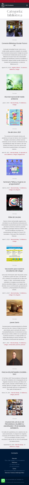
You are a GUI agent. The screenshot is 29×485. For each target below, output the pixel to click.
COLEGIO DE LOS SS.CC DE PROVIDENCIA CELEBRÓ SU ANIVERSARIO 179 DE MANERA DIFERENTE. (14, 425)
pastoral (23, 344)
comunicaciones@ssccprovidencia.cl (15, 470)
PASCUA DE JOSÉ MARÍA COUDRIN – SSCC (14, 373)
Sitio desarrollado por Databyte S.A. (14, 479)
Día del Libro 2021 (14, 132)
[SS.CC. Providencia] (7, 5)
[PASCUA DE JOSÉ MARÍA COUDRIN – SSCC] (14, 357)
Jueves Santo (14, 322)
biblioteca (12, 69)
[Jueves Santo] (14, 308)
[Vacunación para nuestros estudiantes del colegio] (14, 254)
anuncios (24, 67)
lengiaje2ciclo (21, 154)
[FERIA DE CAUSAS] (14, 202)
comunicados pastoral (14, 344)
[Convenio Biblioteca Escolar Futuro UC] (14, 29)
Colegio (17, 69)
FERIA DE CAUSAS (14, 217)
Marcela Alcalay (15, 103)
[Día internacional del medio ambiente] (14, 82)
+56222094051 (15, 466)
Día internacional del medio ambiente (14, 98)
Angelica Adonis (16, 67)
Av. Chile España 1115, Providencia (15, 460)
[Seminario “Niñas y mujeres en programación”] (14, 167)
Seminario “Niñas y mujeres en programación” (14, 183)
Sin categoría (16, 189)
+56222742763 (15, 464)
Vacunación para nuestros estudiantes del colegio (14, 270)
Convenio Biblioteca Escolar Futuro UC (14, 44)
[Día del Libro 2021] (14, 117)
